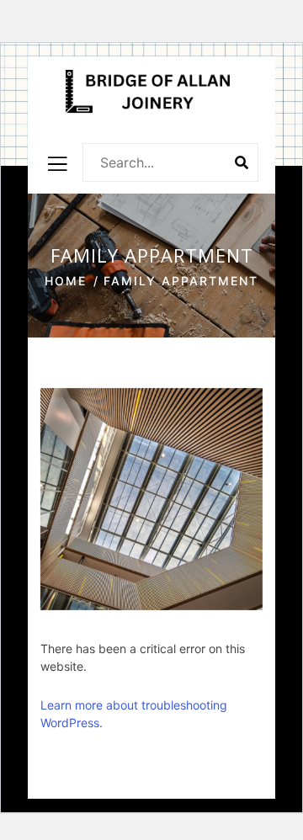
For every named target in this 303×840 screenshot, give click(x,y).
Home (66, 281)
